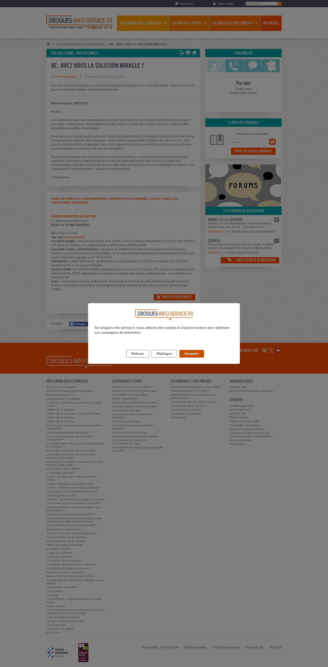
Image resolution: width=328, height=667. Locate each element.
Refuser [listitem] (137, 353)
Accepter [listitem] (191, 353)
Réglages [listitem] (164, 353)
